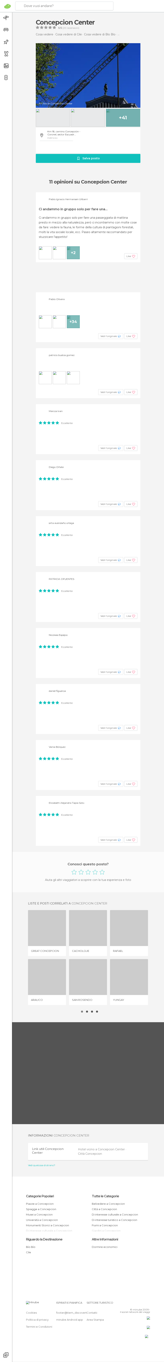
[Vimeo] (142, 1304)
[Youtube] (147, 1304)
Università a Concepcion (42, 1219)
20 (64, 28)
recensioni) (72, 28)
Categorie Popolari (40, 1196)
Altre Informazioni (105, 1239)
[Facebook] (132, 1304)
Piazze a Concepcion (40, 1203)
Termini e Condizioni (39, 1326)
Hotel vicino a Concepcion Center (102, 1149)
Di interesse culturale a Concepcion (115, 1214)
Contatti (92, 1312)
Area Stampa (95, 1319)
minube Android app (69, 1319)
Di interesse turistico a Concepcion (114, 1219)
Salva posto (91, 158)
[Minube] (7, 6)
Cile (28, 1252)
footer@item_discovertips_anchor (78, 1312)
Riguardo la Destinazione (44, 1239)
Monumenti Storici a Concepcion (47, 1225)
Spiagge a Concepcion (41, 1209)
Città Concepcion (90, 1154)
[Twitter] (137, 1304)
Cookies (31, 1312)
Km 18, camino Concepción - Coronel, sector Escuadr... (63, 133)
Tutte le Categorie (105, 1196)
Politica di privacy (37, 1319)
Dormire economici (104, 1246)
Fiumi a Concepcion (105, 1225)
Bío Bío (30, 1246)
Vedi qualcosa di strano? (41, 1165)
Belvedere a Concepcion (108, 1203)
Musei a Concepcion (39, 1214)
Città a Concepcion (104, 1209)
